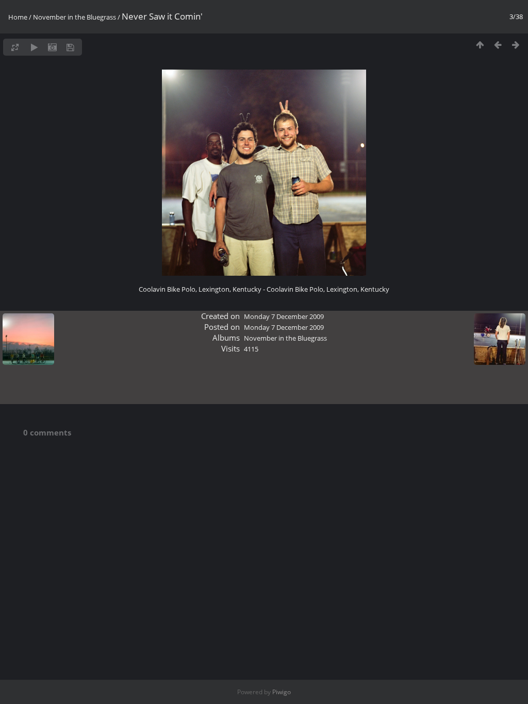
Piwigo (281, 692)
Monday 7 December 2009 (284, 316)
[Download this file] (70, 47)
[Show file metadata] (52, 47)
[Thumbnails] (480, 45)
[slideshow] (34, 47)
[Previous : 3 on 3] (498, 45)
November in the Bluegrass (74, 17)
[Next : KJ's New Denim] (516, 45)
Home (17, 17)
